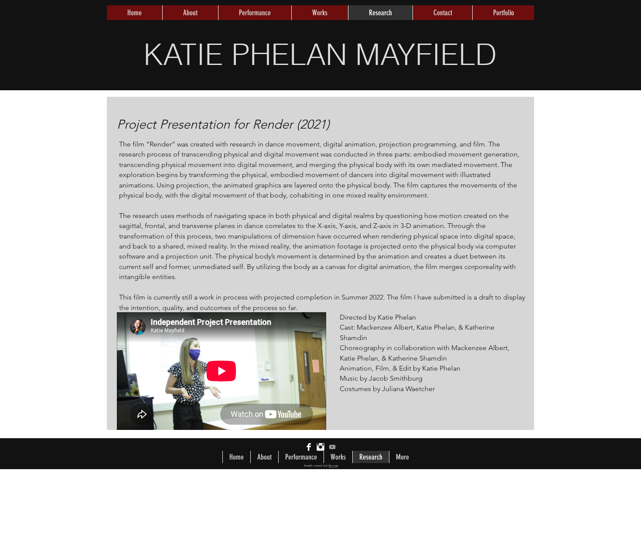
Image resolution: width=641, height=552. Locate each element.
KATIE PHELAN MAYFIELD (320, 54)
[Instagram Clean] (320, 447)
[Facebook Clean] (309, 447)
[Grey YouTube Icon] (332, 447)
